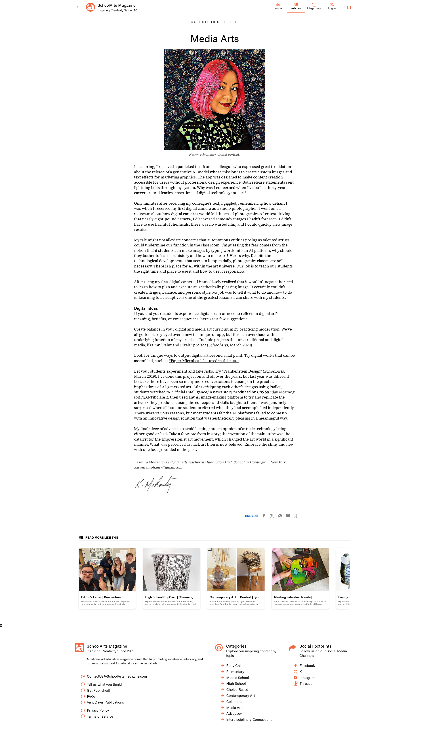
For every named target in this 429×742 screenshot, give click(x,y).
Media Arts (235, 707)
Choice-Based (237, 689)
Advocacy (234, 713)
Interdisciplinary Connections (249, 719)
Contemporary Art (240, 695)
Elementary (235, 671)
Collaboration (237, 701)
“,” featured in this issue (204, 360)
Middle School (237, 677)
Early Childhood (239, 665)
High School (236, 683)
